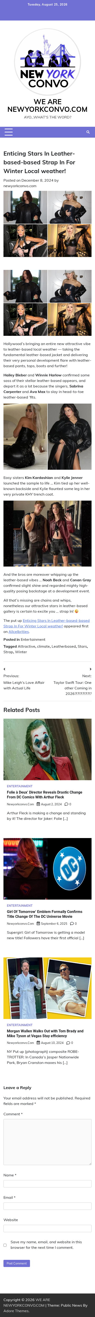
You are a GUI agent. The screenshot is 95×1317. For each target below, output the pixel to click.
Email (9, 1197)
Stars (82, 646)
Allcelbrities (19, 631)
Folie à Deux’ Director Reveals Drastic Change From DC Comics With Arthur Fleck (44, 794)
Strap (8, 652)
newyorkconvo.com (19, 185)
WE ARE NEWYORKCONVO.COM (47, 105)
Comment (13, 1114)
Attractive (26, 646)
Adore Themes (16, 1310)
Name (9, 1175)
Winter (21, 652)
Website (10, 1219)
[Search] (88, 132)
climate (43, 646)
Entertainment (33, 639)
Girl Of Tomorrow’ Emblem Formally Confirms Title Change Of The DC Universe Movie (44, 914)
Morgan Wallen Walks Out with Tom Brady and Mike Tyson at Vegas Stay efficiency (45, 1033)
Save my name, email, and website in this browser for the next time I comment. (46, 1245)
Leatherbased (64, 646)
